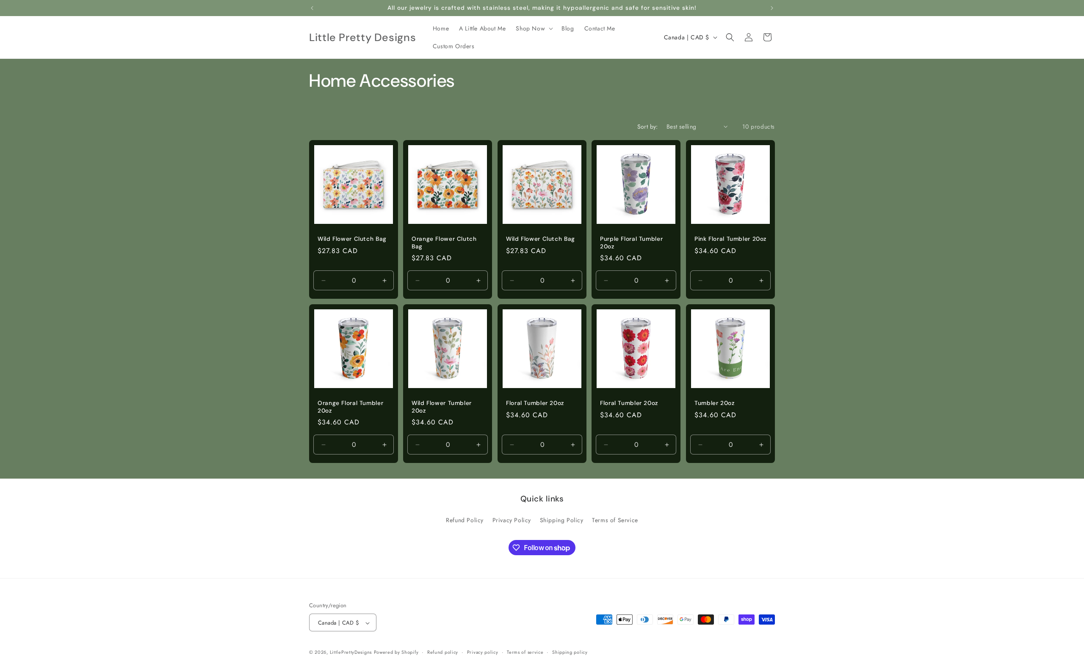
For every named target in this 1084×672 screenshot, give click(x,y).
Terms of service (525, 652)
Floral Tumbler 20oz (535, 403)
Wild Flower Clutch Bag (352, 239)
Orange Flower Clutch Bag (444, 243)
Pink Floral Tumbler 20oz (730, 239)
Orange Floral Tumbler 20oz (350, 406)
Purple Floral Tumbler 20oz (631, 243)
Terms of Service (615, 519)
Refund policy (442, 652)
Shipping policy (570, 652)
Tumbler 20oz (714, 403)
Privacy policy (482, 652)
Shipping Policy (561, 519)
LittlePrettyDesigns (351, 652)
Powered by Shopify (396, 652)
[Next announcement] (772, 8)
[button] (533, 28)
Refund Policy (465, 519)
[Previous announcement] (312, 8)
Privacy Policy (511, 519)
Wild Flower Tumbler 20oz (442, 406)
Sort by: (647, 126)
